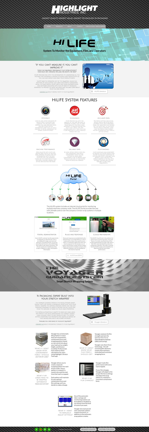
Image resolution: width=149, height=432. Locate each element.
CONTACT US (44, 92)
